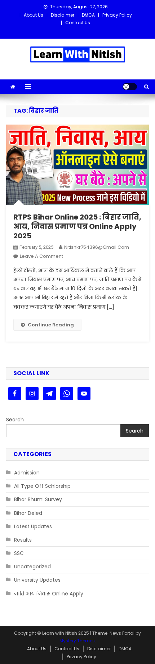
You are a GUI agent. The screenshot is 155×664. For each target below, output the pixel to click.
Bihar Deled (28, 513)
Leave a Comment (41, 256)
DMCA (88, 15)
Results (23, 539)
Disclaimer (62, 15)
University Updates (37, 579)
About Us (33, 15)
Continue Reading (51, 324)
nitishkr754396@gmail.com (96, 247)
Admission (27, 472)
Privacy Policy (117, 15)
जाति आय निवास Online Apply (48, 593)
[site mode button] (130, 86)
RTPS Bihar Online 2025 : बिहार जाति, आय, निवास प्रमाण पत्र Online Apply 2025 (77, 226)
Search (15, 419)
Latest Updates (33, 526)
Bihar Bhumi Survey (38, 499)
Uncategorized (32, 566)
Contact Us (77, 22)
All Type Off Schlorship (42, 486)
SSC (19, 553)
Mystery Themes (77, 641)
